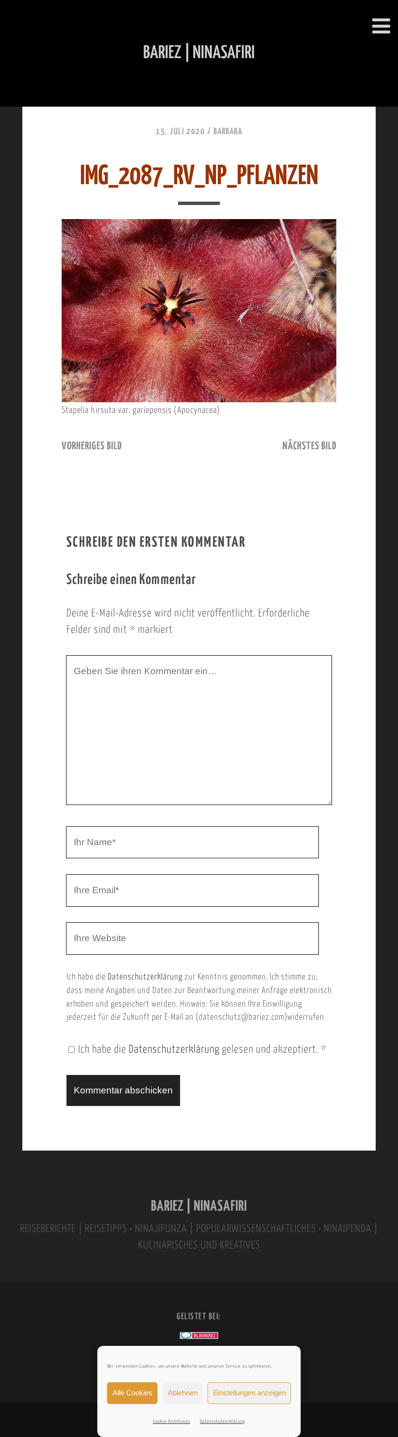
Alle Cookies (132, 1393)
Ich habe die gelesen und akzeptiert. (202, 1049)
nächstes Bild (309, 446)
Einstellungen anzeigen (249, 1393)
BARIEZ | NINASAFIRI (199, 1207)
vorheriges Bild (92, 446)
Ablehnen (183, 1393)
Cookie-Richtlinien (171, 1422)
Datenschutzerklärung (222, 1422)
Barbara (228, 131)
